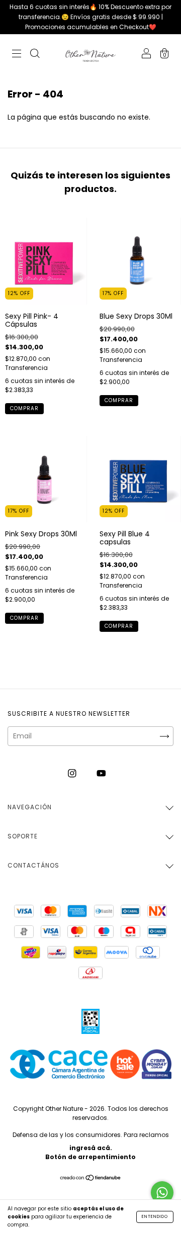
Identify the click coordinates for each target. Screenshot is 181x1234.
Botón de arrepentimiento (90, 1157)
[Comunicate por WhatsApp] (162, 1192)
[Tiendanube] (90, 1179)
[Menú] (17, 55)
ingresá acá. (90, 1148)
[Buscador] (35, 55)
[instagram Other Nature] (73, 773)
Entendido (155, 1216)
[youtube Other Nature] (101, 773)
